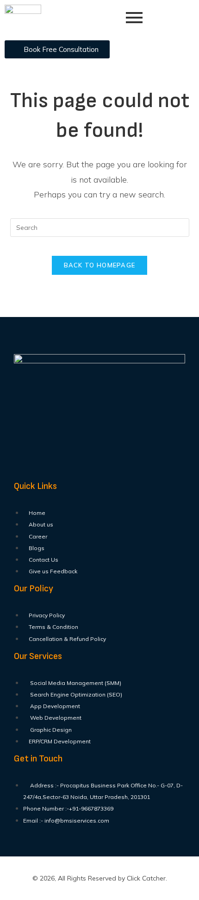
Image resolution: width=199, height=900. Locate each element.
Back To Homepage (100, 265)
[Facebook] (25, 466)
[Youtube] (52, 466)
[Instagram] (80, 466)
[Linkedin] (107, 466)
